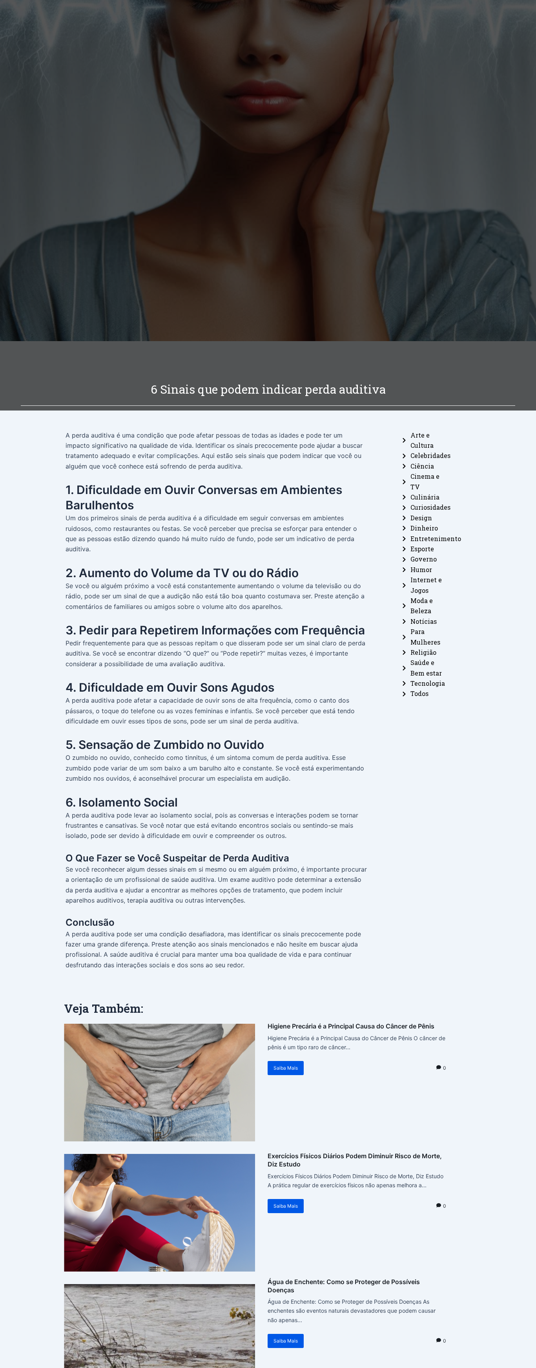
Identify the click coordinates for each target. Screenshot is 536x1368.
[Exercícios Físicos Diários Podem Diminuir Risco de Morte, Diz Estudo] (159, 1213)
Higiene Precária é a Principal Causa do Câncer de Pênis (351, 1026)
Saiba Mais (285, 1068)
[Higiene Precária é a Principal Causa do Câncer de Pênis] (159, 1082)
